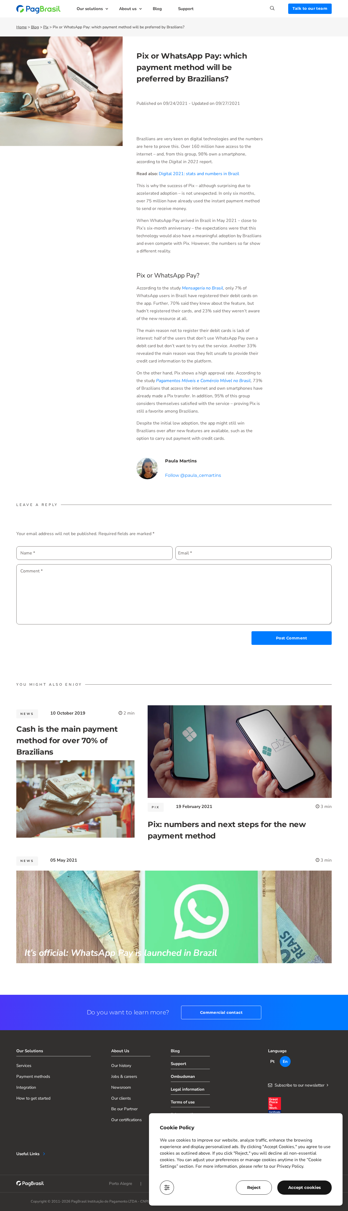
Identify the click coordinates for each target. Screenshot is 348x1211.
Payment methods (33, 1076)
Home (21, 27)
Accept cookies (304, 1187)
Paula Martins (181, 460)
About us (127, 8)
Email (185, 553)
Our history (121, 1065)
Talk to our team (310, 8)
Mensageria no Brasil (202, 288)
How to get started (33, 1098)
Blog (157, 8)
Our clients (121, 1098)
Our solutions (90, 8)
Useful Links (27, 1154)
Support (186, 8)
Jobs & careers (124, 1076)
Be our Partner (124, 1109)
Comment (31, 571)
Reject (254, 1187)
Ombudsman (183, 1076)
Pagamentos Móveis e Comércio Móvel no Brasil (203, 381)
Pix (45, 27)
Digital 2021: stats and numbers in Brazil (199, 174)
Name (27, 553)
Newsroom (121, 1087)
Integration (26, 1087)
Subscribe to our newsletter (299, 1085)
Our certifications (126, 1119)
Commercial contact (221, 1012)
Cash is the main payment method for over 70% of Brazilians (67, 740)
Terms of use (183, 1102)
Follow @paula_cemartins (193, 475)
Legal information (187, 1089)
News (27, 714)
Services (23, 1065)
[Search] (279, 8)
